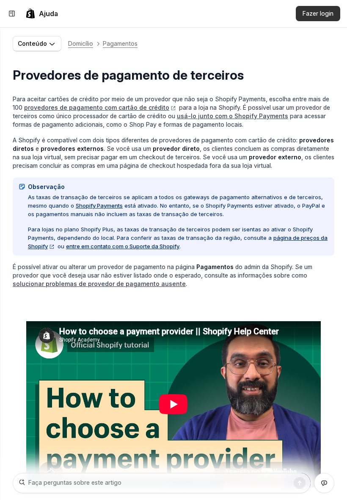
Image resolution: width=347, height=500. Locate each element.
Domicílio (80, 43)
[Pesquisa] (300, 483)
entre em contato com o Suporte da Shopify (122, 246)
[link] (41, 13)
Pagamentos (120, 43)
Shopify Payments (99, 205)
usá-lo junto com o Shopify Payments (232, 115)
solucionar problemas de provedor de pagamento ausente (99, 283)
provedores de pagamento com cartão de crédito (96, 107)
